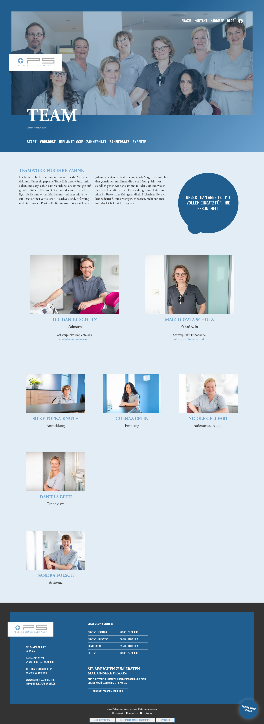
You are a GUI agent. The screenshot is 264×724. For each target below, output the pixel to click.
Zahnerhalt (96, 141)
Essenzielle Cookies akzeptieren (135, 720)
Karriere (217, 20)
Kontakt (201, 20)
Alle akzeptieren (102, 720)
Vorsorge (48, 141)
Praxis (186, 20)
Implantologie (71, 141)
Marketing (147, 713)
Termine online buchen (248, 709)
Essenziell (118, 713)
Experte (139, 141)
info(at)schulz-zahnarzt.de (75, 339)
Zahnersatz (119, 141)
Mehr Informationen (147, 708)
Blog (230, 20)
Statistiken (133, 713)
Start (29, 127)
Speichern (165, 720)
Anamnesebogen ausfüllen (108, 691)
